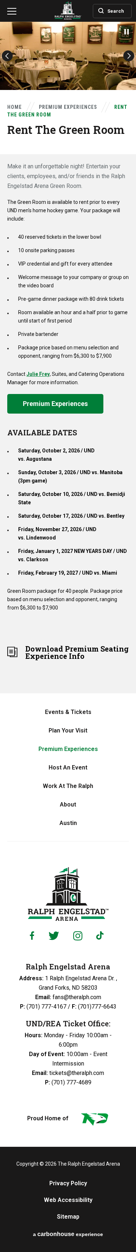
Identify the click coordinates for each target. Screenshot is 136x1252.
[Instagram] (77, 936)
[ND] (94, 1121)
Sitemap (68, 1216)
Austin (68, 823)
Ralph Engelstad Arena (68, 894)
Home (14, 107)
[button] (7, 56)
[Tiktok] (101, 935)
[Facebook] (31, 935)
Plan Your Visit (68, 730)
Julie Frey (38, 374)
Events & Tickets (68, 712)
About (68, 804)
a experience (68, 1234)
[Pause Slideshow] (126, 31)
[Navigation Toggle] (11, 12)
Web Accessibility (68, 1200)
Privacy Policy (68, 1183)
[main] (68, 346)
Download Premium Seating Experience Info (77, 652)
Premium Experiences (68, 107)
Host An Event (68, 767)
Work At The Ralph (68, 786)
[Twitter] (53, 936)
